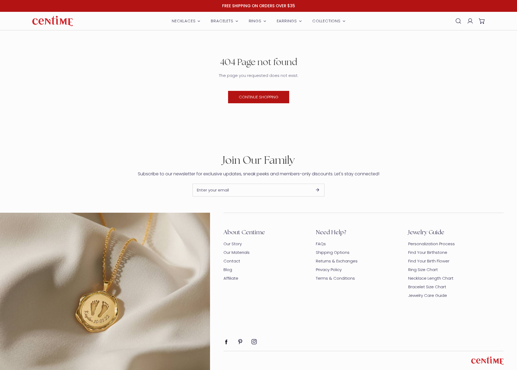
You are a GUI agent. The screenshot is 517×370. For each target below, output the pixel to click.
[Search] (458, 21)
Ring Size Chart (423, 269)
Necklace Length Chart (430, 278)
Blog (227, 269)
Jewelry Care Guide (427, 295)
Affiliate (230, 278)
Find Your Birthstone (427, 252)
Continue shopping (258, 97)
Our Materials (236, 252)
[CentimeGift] (52, 21)
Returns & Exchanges (337, 261)
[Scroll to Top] (507, 341)
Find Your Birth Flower (428, 261)
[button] (482, 21)
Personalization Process (431, 244)
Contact (231, 261)
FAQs (321, 244)
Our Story (232, 244)
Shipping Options (333, 252)
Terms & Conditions (335, 278)
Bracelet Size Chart (427, 287)
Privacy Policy (329, 269)
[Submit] (317, 190)
